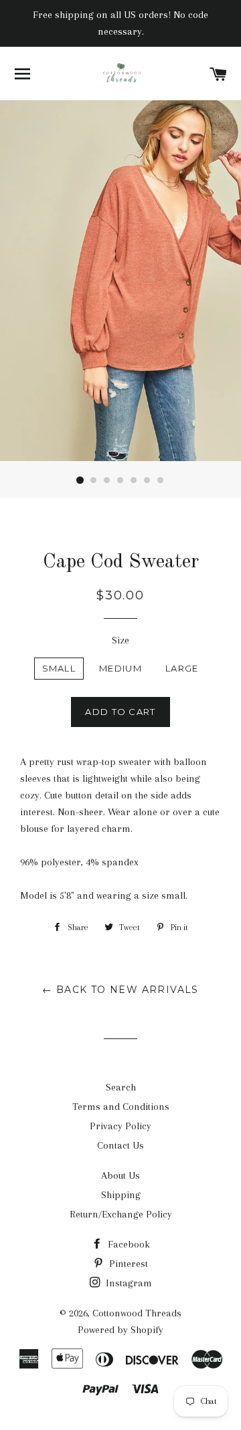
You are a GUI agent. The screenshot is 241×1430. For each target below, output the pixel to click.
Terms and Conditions (120, 1107)
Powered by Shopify (120, 1330)
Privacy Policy (120, 1126)
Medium (120, 668)
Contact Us (120, 1145)
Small (59, 668)
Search (121, 1087)
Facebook (127, 1244)
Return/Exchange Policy (121, 1214)
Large (182, 668)
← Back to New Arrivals (120, 990)
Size (120, 640)
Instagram (127, 1283)
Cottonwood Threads (136, 1313)
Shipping (121, 1195)
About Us (120, 1175)
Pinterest (127, 1264)
